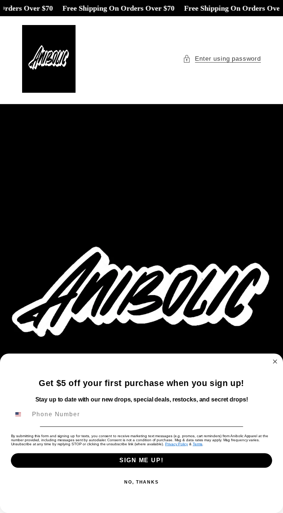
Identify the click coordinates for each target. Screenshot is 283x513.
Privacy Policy (176, 444)
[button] (222, 59)
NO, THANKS (141, 482)
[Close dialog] (275, 361)
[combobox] (19, 414)
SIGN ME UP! (141, 460)
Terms (198, 444)
